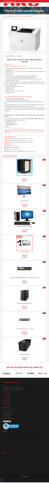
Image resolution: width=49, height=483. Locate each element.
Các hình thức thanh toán (7, 410)
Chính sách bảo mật (7, 417)
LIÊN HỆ (13, 13)
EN (5, 8)
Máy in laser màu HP (39, 130)
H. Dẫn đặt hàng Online (7, 412)
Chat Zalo (2, 480)
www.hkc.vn (19, 149)
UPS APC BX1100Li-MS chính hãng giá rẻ (24, 303)
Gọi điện (1, 478)
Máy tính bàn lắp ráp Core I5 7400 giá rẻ (24, 226)
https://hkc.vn (9, 402)
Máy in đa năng (8, 130)
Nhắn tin (1, 479)
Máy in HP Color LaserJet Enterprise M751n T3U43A (23, 130)
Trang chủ (5, 16)
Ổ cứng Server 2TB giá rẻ (24, 252)
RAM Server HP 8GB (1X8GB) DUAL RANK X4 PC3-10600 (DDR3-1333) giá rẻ (24, 277)
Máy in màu (7, 132)
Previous (3, 373)
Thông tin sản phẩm (10, 56)
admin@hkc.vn (10, 149)
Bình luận (19, 56)
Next (46, 373)
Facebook (2, 481)
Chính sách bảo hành (7, 415)
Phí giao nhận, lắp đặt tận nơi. (8, 418)
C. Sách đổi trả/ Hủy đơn (7, 413)
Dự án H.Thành (6, 13)
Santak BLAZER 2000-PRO (25, 354)
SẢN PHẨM (10, 16)
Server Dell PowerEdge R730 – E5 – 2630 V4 (24, 328)
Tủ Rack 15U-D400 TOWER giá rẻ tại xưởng (24, 175)
